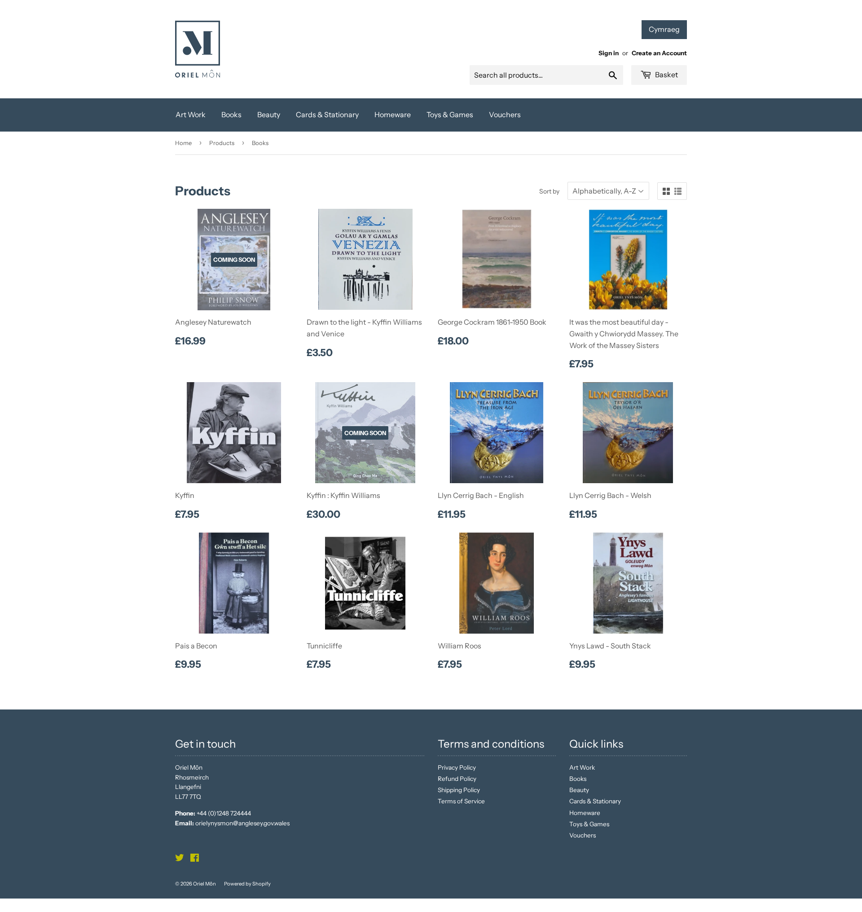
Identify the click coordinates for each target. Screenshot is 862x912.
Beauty (268, 114)
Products (221, 142)
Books (231, 114)
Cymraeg (664, 29)
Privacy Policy (457, 767)
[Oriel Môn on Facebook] (194, 859)
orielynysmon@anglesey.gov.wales (242, 823)
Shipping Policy (459, 789)
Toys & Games (450, 114)
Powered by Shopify (247, 884)
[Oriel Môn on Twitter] (179, 859)
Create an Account (659, 53)
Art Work (191, 114)
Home (183, 142)
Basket (666, 74)
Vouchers (505, 114)
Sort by (549, 191)
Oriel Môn (204, 884)
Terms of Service (461, 801)
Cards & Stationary (327, 114)
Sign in (608, 53)
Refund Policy (457, 778)
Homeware (392, 114)
